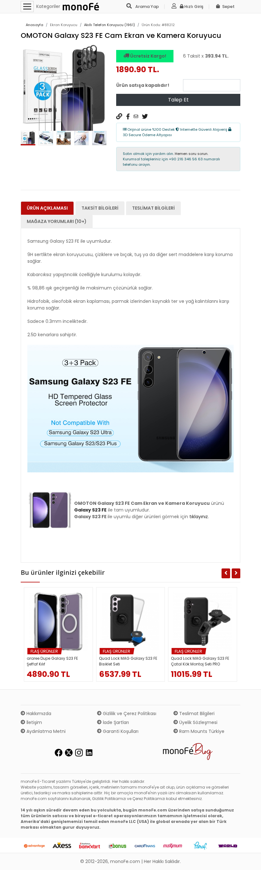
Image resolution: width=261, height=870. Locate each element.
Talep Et (178, 99)
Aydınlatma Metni (45, 731)
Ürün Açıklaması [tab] (47, 208)
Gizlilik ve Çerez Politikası (129, 713)
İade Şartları (115, 722)
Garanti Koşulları (120, 731)
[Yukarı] (248, 860)
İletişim (33, 722)
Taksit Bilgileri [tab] (99, 208)
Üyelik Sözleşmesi (197, 722)
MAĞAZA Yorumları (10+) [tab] (57, 221)
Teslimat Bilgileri (196, 713)
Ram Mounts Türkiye (201, 731)
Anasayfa (34, 24)
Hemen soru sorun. (191, 153)
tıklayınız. (199, 516)
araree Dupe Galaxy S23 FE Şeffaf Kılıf (52, 661)
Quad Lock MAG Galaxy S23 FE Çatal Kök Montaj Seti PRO (200, 661)
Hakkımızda (38, 713)
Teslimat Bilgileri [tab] (153, 208)
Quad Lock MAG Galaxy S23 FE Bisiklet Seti (128, 661)
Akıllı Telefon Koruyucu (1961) (109, 24)
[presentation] (27, 140)
